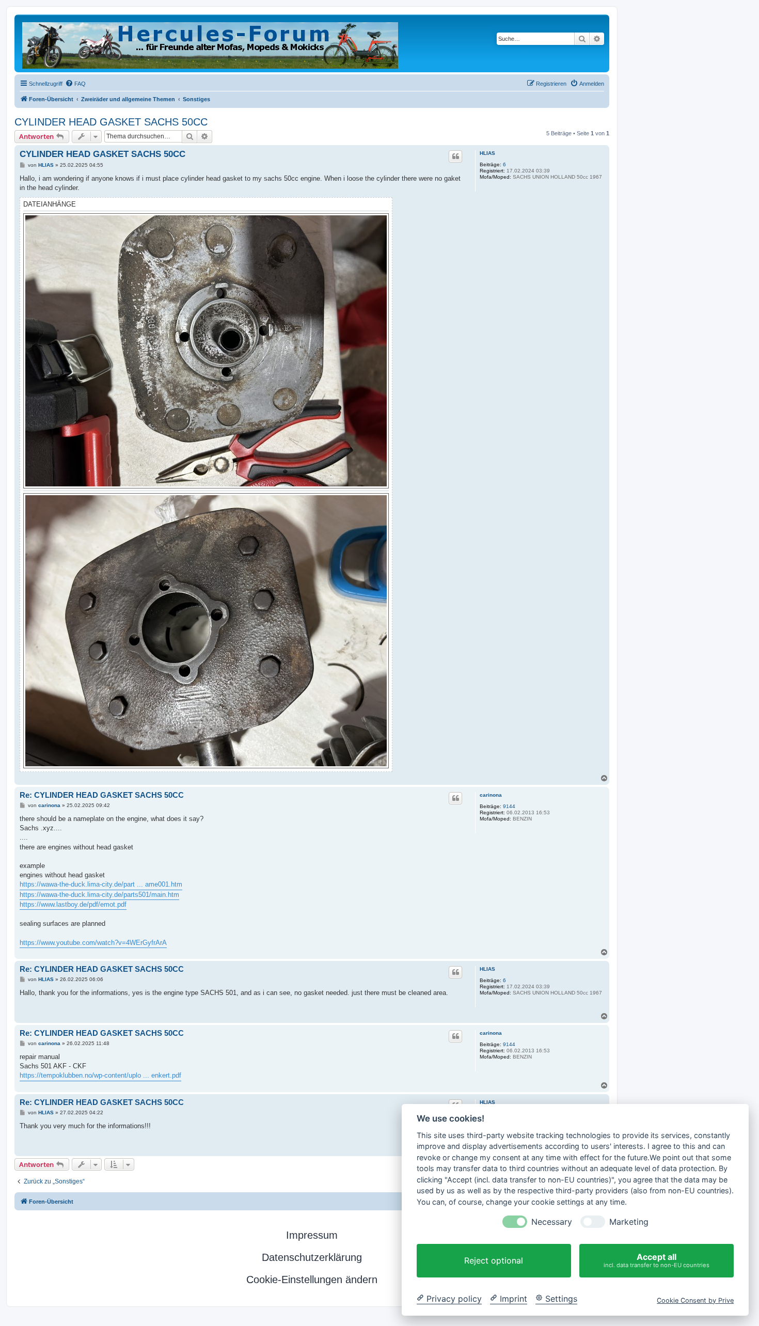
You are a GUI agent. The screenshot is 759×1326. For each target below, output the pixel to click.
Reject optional (493, 1260)
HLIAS (487, 153)
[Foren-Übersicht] (211, 43)
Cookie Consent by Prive (695, 1300)
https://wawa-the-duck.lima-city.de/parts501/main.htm (99, 894)
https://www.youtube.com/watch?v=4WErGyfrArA (93, 942)
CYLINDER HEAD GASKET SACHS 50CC (111, 122)
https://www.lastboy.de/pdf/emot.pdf (73, 904)
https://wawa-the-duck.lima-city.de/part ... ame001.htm (101, 884)
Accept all (656, 1260)
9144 (509, 806)
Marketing (629, 1222)
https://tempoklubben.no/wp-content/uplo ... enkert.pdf (100, 1075)
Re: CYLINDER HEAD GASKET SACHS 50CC (102, 795)
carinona (491, 795)
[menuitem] (75, 83)
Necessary (551, 1222)
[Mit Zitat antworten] (455, 156)
